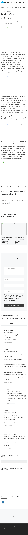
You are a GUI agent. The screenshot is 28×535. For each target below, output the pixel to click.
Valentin (6, 349)
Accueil (2, 7)
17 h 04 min (17, 391)
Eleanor (6, 410)
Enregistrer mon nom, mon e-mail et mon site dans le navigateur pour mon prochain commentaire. (14, 298)
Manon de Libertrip (8, 330)
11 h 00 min (15, 351)
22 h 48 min (13, 412)
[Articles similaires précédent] (21, 218)
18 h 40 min (15, 332)
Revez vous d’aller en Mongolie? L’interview (7, 239)
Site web (8, 291)
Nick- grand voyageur (8, 21)
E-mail (7, 285)
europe (11, 7)
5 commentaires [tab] (14, 323)
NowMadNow (7, 433)
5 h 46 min (13, 434)
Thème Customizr (21, 528)
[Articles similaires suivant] (25, 218)
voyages (7, 7)
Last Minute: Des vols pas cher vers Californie (19, 239)
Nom (6, 279)
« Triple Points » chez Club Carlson (14, 102)
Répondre (8, 342)
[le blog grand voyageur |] (2, 2)
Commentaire (10, 268)
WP (9, 528)
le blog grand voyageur (10, 526)
